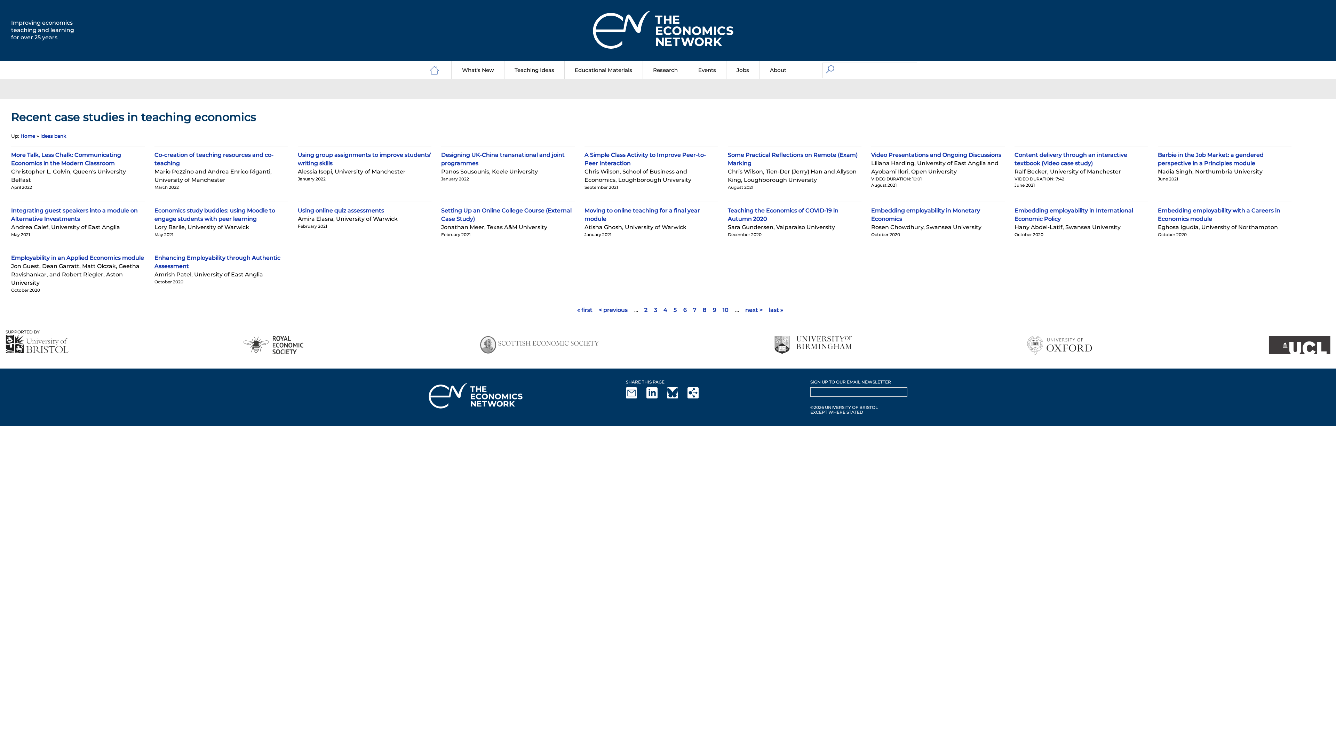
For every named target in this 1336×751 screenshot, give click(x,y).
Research (665, 70)
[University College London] (1299, 345)
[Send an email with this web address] (635, 396)
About (778, 70)
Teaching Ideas (534, 70)
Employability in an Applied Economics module (77, 258)
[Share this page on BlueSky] (676, 396)
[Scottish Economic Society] (539, 345)
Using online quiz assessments (341, 210)
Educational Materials (603, 70)
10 (726, 310)
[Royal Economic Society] (274, 345)
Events (707, 70)
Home (28, 136)
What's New (478, 70)
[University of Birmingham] (813, 345)
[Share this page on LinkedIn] (656, 396)
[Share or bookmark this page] (697, 396)
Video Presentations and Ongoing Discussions (936, 155)
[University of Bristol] (37, 344)
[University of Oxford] (1060, 345)
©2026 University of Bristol (844, 407)
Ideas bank (53, 136)
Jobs (743, 70)
